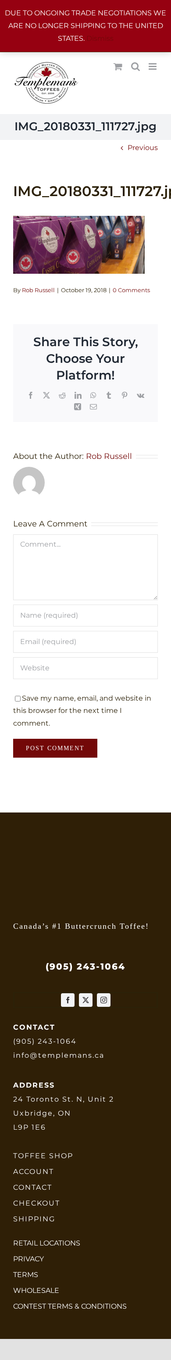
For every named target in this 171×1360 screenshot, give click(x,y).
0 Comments (131, 289)
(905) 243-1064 (45, 1041)
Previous (143, 147)
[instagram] (103, 1000)
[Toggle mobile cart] (118, 66)
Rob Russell (38, 289)
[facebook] (68, 1000)
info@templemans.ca (58, 1055)
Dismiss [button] (100, 38)
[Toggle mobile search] (135, 66)
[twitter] (86, 1000)
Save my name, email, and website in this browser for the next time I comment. (82, 711)
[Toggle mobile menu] (153, 66)
